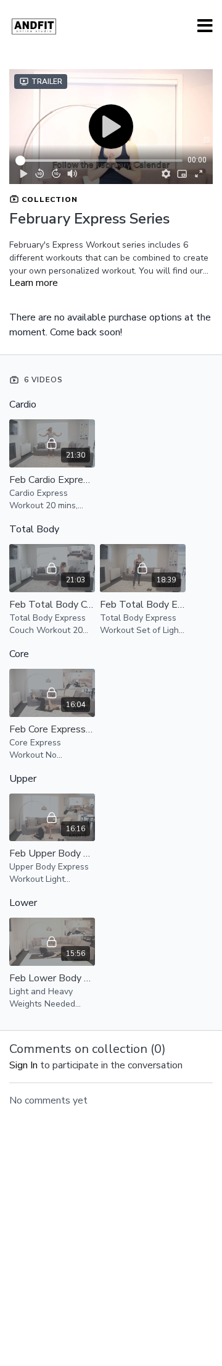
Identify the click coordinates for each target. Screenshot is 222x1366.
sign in (23, 1065)
